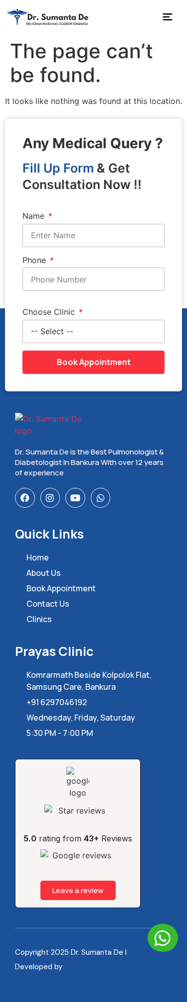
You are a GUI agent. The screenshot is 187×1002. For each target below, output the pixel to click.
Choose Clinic (49, 312)
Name (34, 216)
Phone (35, 260)
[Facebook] (25, 498)
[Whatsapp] (101, 498)
